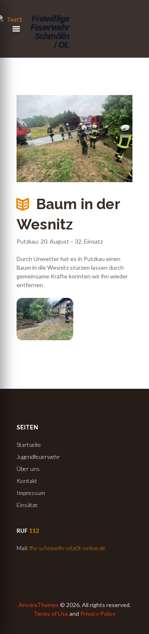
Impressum (31, 492)
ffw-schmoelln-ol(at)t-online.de (67, 547)
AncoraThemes (39, 604)
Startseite (29, 444)
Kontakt (27, 480)
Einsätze (27, 504)
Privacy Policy (97, 613)
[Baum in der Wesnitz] (74, 138)
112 (34, 530)
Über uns (28, 468)
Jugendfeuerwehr (38, 456)
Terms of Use (51, 613)
